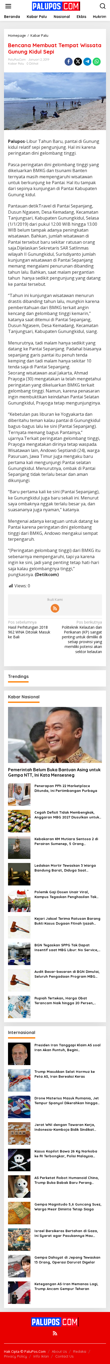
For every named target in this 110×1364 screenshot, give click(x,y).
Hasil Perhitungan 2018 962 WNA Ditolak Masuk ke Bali (29, 629)
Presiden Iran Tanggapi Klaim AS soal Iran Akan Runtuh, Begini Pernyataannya (67, 1047)
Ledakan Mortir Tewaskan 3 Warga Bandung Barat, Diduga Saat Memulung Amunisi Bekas (65, 868)
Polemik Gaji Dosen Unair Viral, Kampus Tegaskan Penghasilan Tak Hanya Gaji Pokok (65, 894)
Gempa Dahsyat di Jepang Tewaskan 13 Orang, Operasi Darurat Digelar (67, 1259)
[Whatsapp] (97, 62)
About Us (59, 1351)
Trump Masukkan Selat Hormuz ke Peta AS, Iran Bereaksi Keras (64, 1073)
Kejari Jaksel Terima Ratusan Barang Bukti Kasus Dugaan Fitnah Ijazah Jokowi (67, 921)
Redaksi (79, 1351)
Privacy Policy (15, 1356)
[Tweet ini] (78, 62)
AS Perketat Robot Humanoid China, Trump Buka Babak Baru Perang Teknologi (66, 1180)
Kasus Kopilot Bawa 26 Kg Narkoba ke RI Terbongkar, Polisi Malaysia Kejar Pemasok (65, 1153)
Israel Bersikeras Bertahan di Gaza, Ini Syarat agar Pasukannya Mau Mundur (66, 1233)
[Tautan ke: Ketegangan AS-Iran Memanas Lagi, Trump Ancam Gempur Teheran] (19, 1292)
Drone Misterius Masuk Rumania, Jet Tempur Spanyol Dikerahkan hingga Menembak (66, 1100)
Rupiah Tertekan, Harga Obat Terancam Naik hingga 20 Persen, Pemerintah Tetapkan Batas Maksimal (68, 1000)
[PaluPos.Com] (56, 5)
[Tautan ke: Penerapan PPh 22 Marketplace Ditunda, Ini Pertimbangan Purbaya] (19, 794)
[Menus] (8, 6)
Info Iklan (41, 1356)
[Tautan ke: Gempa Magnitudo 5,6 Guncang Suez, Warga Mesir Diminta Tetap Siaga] (19, 1212)
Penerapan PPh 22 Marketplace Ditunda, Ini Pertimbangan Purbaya (65, 788)
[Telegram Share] (87, 62)
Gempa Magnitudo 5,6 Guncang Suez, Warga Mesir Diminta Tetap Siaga (67, 1206)
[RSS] (55, 608)
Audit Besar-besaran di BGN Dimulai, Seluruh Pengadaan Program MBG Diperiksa (67, 974)
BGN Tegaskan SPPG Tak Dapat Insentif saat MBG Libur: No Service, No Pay (66, 947)
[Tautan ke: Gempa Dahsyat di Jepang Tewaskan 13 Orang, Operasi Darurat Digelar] (19, 1265)
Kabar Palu (16, 63)
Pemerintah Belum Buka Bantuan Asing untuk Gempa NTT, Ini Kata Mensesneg (54, 772)
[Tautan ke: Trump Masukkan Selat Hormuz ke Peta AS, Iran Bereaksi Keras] (19, 1080)
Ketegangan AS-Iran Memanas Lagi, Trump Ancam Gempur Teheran (66, 1286)
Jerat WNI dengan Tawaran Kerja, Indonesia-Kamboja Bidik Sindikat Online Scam (64, 1127)
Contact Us (64, 1356)
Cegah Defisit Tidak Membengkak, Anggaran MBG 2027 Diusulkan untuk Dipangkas (66, 815)
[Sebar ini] (69, 62)
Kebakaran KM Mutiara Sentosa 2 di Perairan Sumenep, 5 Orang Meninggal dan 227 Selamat (66, 841)
